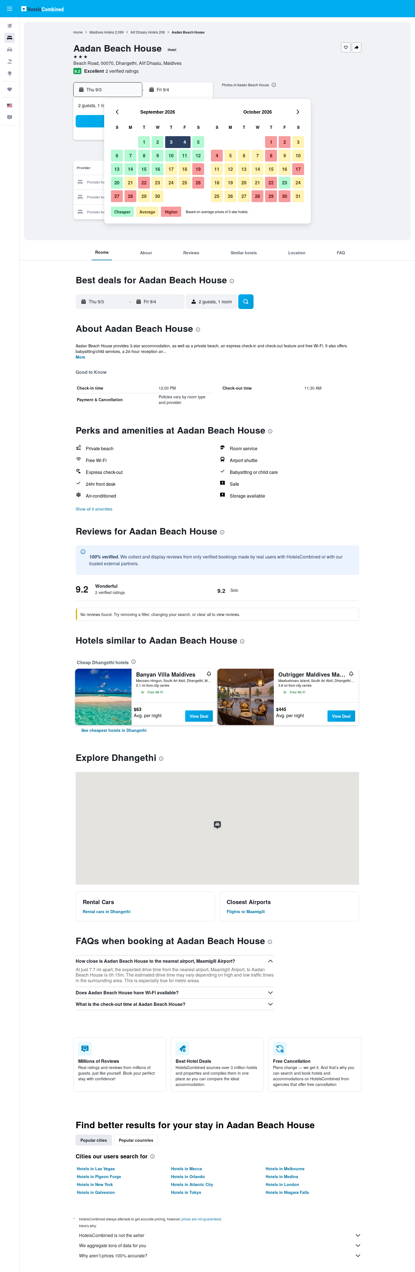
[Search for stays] (9, 37)
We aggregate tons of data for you (112, 1245)
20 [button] (116, 182)
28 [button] (130, 196)
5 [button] (198, 142)
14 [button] (130, 169)
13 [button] (116, 169)
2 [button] (157, 142)
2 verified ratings (122, 71)
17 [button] (171, 169)
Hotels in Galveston (96, 1192)
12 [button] (198, 155)
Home (78, 32)
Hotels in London (282, 1184)
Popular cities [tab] (93, 1140)
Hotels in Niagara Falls (287, 1192)
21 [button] (130, 182)
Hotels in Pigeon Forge (99, 1176)
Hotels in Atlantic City (192, 1184)
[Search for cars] (9, 49)
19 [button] (198, 169)
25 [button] (184, 182)
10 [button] (171, 155)
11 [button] (184, 155)
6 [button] (117, 155)
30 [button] (157, 196)
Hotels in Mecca (186, 1168)
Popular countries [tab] (136, 1140)
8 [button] (144, 155)
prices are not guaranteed (201, 1218)
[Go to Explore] (9, 73)
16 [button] (157, 169)
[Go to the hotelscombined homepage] (42, 8)
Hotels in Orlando (188, 1176)
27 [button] (116, 196)
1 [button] (144, 142)
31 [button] (298, 196)
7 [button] (130, 155)
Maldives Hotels (101, 32)
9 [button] (157, 155)
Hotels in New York (95, 1184)
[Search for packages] (9, 61)
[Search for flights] (9, 26)
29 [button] (144, 196)
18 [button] (184, 169)
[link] (114, 730)
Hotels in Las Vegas (96, 1168)
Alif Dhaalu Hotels (144, 32)
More (80, 357)
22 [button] (144, 182)
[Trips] (9, 89)
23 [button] (157, 182)
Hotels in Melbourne (285, 1168)
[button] (9, 9)
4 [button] (185, 142)
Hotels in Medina (282, 1176)
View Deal (199, 716)
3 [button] (171, 142)
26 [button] (198, 182)
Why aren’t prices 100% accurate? (113, 1255)
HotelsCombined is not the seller (111, 1235)
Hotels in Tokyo (186, 1192)
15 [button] (144, 169)
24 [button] (171, 182)
